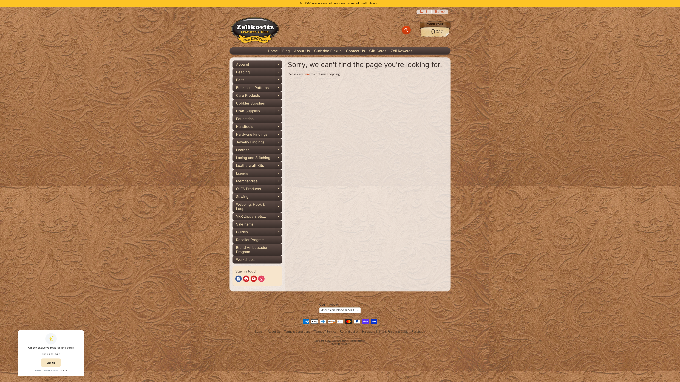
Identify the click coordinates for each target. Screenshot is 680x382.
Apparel (259, 65)
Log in (424, 11)
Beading (259, 73)
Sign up (439, 11)
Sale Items (244, 224)
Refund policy (349, 332)
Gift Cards (377, 51)
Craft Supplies (259, 112)
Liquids (259, 174)
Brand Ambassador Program (251, 249)
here (307, 74)
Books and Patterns (259, 89)
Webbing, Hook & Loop (259, 206)
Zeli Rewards (401, 51)
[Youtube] (254, 279)
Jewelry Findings (259, 143)
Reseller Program (250, 240)
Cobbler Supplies (250, 103)
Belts (259, 81)
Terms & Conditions (297, 332)
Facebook (418, 332)
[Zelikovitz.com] (255, 30)
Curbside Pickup (328, 51)
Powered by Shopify (340, 344)
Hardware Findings (259, 135)
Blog (286, 51)
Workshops (245, 259)
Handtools (259, 128)
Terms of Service (325, 332)
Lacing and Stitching (259, 159)
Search (259, 332)
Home (273, 51)
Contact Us (355, 51)
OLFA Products (259, 190)
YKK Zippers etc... (259, 217)
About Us (302, 51)
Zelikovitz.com (339, 341)
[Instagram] (261, 279)
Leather (259, 151)
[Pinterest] (246, 279)
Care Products (259, 96)
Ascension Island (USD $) (338, 310)
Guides (259, 233)
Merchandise (259, 182)
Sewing (259, 198)
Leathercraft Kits (259, 166)
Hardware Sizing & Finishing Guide (385, 332)
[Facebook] (238, 279)
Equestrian (245, 119)
